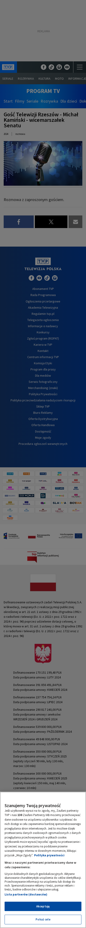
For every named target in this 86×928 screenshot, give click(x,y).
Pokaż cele (43, 919)
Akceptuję (43, 906)
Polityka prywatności (49, 855)
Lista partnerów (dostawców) (26, 894)
